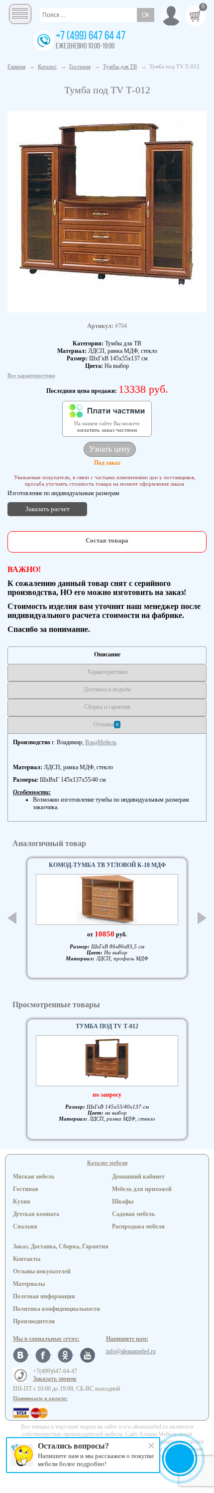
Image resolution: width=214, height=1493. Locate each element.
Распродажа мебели (138, 1226)
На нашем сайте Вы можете (107, 427)
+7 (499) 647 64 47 (90, 36)
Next (202, 918)
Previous (11, 917)
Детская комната (36, 1213)
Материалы (29, 1283)
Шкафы (122, 1201)
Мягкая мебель (33, 1176)
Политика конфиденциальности (56, 1308)
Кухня (21, 1201)
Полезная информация (44, 1296)
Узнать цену (109, 449)
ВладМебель (100, 742)
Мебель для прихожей (142, 1189)
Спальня (25, 1226)
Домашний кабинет (138, 1176)
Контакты (26, 1258)
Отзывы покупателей (42, 1271)
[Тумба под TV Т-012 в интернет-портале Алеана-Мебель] (107, 210)
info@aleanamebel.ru (131, 1351)
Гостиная (25, 1189)
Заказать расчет (47, 509)
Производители (34, 1321)
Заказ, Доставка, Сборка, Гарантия (60, 1246)
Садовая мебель (133, 1213)
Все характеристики (31, 375)
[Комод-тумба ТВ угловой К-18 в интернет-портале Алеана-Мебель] (107, 899)
